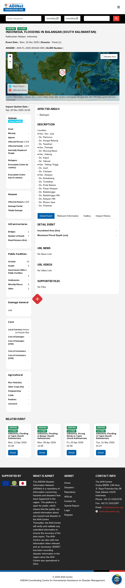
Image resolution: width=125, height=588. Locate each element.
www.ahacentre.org (109, 511)
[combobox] (97, 18)
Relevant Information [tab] (68, 216)
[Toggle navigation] (119, 7)
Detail (13, 452)
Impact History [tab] (103, 216)
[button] (10, 66)
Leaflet (9, 97)
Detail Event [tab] (46, 216)
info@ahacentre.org (112, 507)
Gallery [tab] (87, 216)
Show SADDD (15, 121)
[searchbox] (86, 18)
